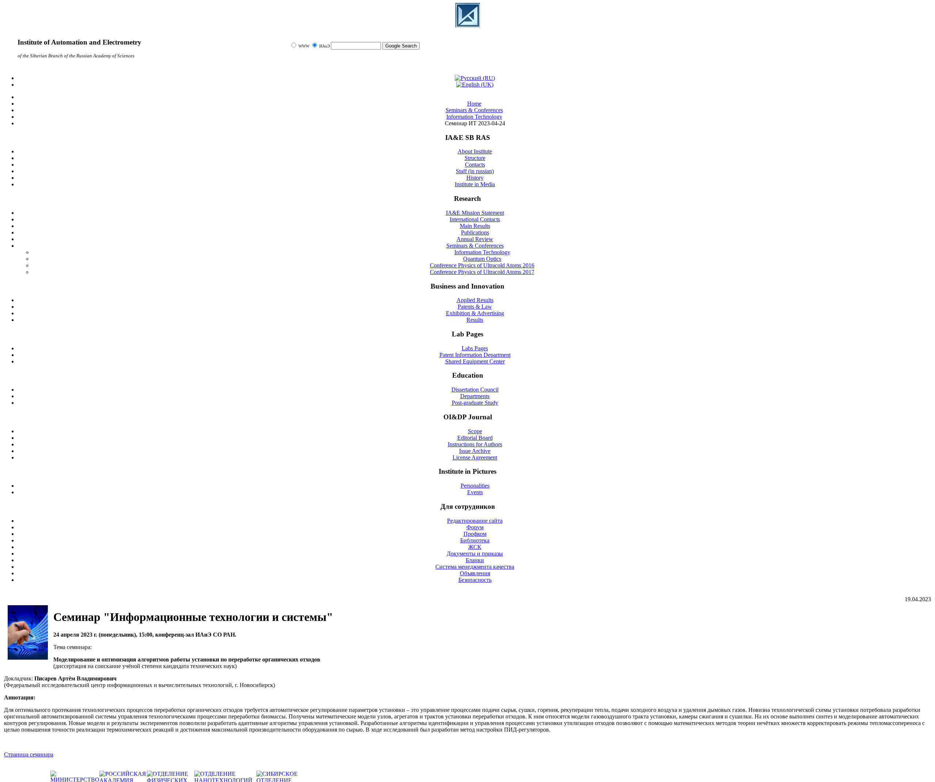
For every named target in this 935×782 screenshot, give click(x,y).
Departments (474, 396)
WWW (304, 46)
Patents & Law (475, 307)
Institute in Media (475, 184)
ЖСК (474, 547)
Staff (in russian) (475, 171)
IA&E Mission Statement (475, 213)
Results (474, 320)
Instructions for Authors (475, 444)
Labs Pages (475, 348)
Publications (475, 232)
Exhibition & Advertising (475, 313)
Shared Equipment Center (475, 361)
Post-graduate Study (475, 403)
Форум (475, 527)
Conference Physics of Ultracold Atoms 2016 (482, 265)
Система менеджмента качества (474, 567)
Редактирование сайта (475, 521)
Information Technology (482, 252)
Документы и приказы (475, 553)
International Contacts (475, 219)
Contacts (475, 164)
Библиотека (474, 540)
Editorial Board (475, 438)
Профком (474, 534)
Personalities (475, 485)
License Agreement (475, 457)
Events (475, 492)
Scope (475, 431)
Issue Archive (475, 451)
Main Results (475, 226)
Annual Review (475, 239)
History (475, 178)
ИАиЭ (324, 46)
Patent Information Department (475, 355)
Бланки (475, 560)
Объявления (475, 573)
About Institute (475, 151)
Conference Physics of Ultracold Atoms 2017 (482, 272)
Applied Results (475, 300)
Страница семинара (28, 754)
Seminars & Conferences (475, 246)
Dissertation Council (475, 389)
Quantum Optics (482, 259)
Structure (475, 158)
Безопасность (475, 580)
